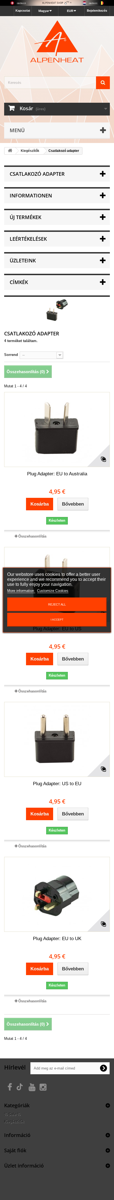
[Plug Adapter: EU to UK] (57, 894)
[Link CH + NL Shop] (57, 3)
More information (21, 591)
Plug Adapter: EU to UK (57, 938)
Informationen (31, 195)
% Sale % (12, 1114)
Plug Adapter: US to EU (57, 783)
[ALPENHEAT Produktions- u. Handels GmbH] (57, 41)
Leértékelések (28, 238)
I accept (57, 619)
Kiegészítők (14, 1121)
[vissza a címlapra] (10, 150)
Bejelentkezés (97, 10)
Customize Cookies (52, 591)
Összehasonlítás (32, 536)
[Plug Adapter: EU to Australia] (57, 429)
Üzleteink (23, 260)
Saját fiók (15, 1150)
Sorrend (11, 355)
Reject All (57, 604)
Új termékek (25, 217)
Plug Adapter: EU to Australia (57, 473)
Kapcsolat (22, 10)
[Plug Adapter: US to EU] (57, 739)
